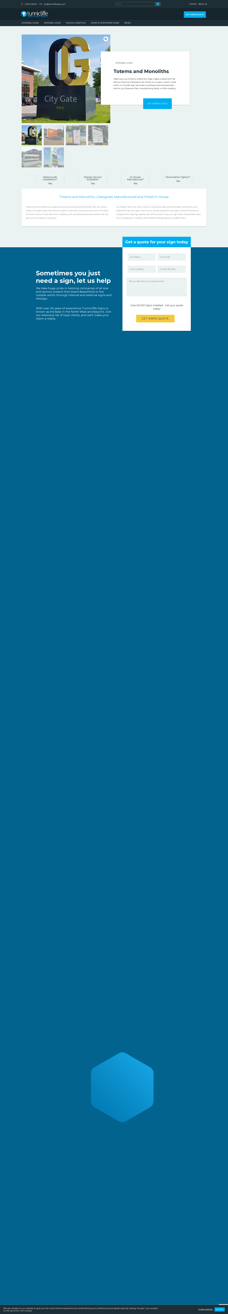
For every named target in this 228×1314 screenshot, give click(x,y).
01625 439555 (31, 4)
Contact (193, 4)
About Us (202, 4)
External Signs (124, 63)
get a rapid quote (195, 15)
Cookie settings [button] (205, 1309)
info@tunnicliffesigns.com (54, 4)
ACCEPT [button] (219, 1309)
